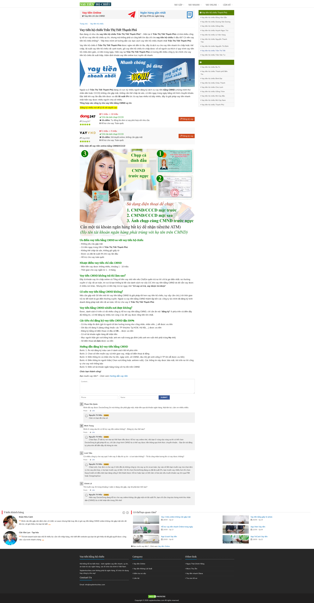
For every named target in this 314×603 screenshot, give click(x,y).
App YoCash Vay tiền (259, 536)
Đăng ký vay (187, 119)
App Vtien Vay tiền (258, 527)
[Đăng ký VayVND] (88, 133)
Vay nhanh (194, 5)
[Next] (127, 513)
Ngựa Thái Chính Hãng (195, 564)
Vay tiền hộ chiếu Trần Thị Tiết (213, 51)
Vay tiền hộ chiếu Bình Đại (211, 78)
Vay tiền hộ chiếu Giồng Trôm (213, 91)
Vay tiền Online (164, 546)
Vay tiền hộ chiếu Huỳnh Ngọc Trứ (214, 30)
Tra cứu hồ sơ (191, 578)
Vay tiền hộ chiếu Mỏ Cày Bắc (213, 96)
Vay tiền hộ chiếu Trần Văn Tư (213, 55)
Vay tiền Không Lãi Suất (143, 569)
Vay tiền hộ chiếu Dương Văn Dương (215, 22)
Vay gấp (178, 5)
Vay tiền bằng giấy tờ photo (261, 517)
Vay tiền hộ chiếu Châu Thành (213, 83)
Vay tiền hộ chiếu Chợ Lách (212, 87)
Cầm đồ (227, 5)
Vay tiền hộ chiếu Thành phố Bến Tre (214, 72)
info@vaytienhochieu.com (95, 585)
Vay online (211, 5)
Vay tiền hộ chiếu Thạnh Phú (212, 105)
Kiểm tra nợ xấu (140, 573)
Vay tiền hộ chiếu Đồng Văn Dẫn (214, 17)
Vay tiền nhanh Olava (194, 573)
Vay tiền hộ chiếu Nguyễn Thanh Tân (214, 40)
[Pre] (124, 513)
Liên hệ (136, 578)
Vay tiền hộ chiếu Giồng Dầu (212, 26)
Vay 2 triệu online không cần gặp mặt (175, 517)
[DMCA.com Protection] (157, 596)
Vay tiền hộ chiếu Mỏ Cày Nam (213, 100)
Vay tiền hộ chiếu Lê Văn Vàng (213, 35)
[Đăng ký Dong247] (88, 116)
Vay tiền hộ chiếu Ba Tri (210, 67)
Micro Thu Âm (191, 569)
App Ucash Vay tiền (169, 536)
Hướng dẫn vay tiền (119, 376)
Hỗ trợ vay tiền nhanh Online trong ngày (177, 527)
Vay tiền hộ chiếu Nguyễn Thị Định (215, 46)
